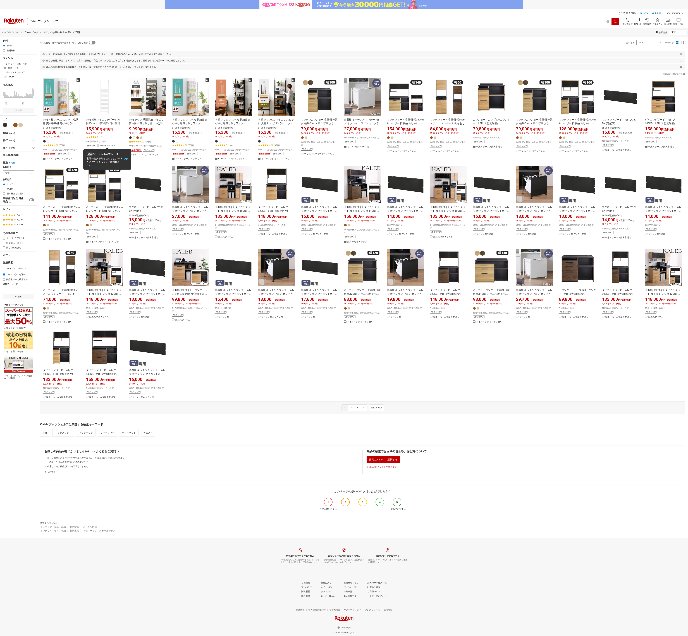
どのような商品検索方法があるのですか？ (67, 462)
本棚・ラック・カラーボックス (99, 530)
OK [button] (126, 159)
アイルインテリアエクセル (403, 151)
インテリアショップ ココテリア (276, 159)
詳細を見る (150, 67)
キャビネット (129, 432)
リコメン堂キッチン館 (358, 147)
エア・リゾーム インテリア (59, 159)
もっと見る (50, 472)
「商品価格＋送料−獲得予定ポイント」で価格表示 (63, 42)
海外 (13, 163)
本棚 (45, 432)
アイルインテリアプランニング (319, 154)
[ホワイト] (10, 125)
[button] (675, 13)
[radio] (4, 46)
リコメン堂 (223, 317)
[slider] (3, 97)
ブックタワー (107, 432)
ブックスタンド (63, 432)
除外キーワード (10, 284)
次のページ (376, 407)
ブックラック (86, 432)
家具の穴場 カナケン (357, 242)
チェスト (148, 432)
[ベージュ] (20, 125)
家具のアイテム (225, 237)
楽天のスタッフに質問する (383, 459)
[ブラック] (5, 125)
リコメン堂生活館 (484, 234)
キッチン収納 (90, 527)
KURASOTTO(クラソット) (231, 159)
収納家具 (74, 527)
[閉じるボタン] (681, 54)
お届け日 (7, 179)
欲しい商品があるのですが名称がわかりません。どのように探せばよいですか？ (86, 458)
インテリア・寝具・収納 (53, 527)
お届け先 (7, 167)
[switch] (31, 199)
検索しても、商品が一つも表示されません (67, 466)
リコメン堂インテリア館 (187, 234)
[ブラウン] (15, 125)
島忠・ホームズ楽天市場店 (489, 147)
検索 (20, 110)
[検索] (615, 21)
